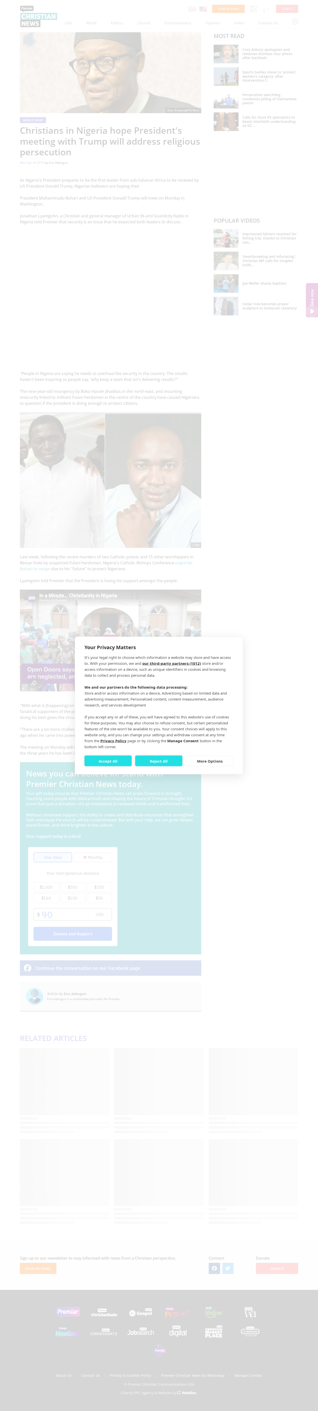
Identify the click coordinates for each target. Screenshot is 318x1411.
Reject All (159, 760)
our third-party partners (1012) (171, 663)
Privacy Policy (113, 740)
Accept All (108, 760)
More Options (210, 760)
